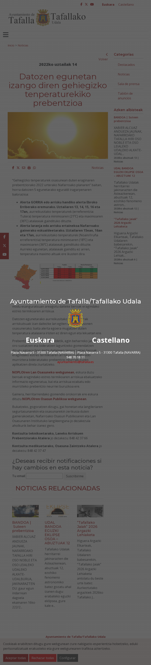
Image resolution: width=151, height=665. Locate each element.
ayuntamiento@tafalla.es (75, 362)
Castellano (111, 340)
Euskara (40, 340)
